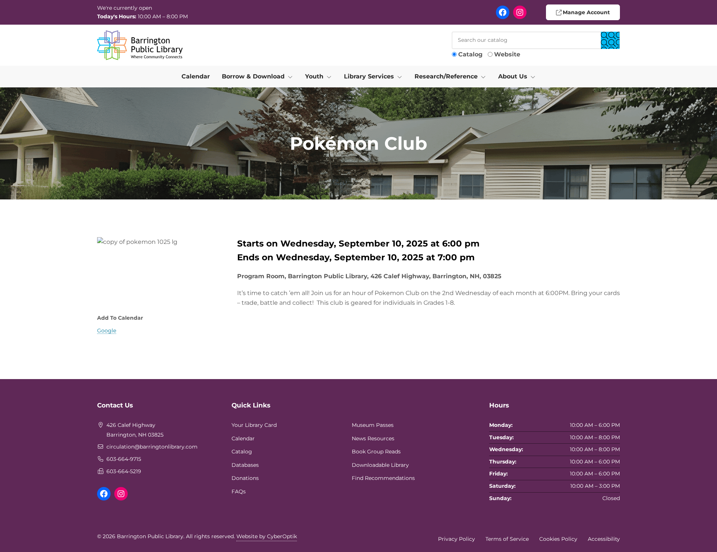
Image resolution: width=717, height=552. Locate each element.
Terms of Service (507, 539)
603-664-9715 (123, 459)
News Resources (373, 438)
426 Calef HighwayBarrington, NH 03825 (135, 430)
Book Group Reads (376, 451)
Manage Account (585, 12)
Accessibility (604, 539)
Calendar (195, 76)
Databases (245, 465)
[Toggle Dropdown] (291, 76)
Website (507, 54)
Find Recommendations (383, 478)
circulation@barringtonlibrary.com (152, 446)
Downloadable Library (380, 465)
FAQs (239, 491)
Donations (245, 478)
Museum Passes (373, 425)
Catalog (470, 54)
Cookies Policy (558, 539)
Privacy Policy (456, 539)
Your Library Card (254, 425)
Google (106, 331)
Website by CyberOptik (266, 536)
